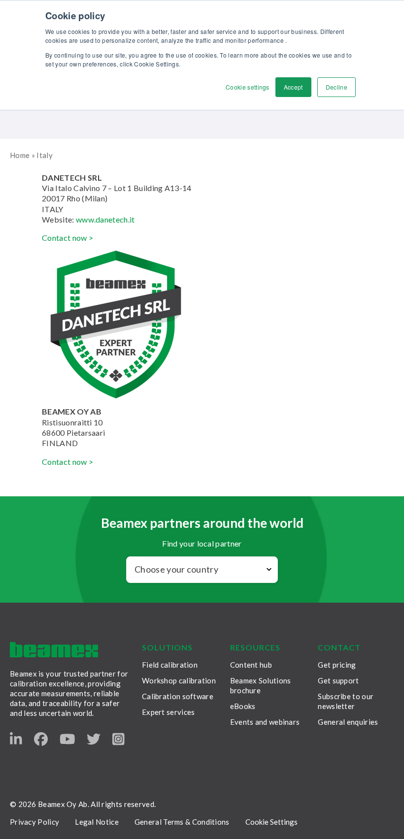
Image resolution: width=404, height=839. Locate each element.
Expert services (168, 712)
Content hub (251, 664)
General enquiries (348, 721)
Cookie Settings (271, 821)
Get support (338, 680)
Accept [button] (293, 87)
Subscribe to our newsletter (345, 701)
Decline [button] (336, 87)
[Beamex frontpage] (54, 649)
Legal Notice (97, 821)
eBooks (243, 706)
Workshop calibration (179, 680)
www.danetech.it (105, 219)
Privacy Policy (34, 821)
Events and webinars (265, 721)
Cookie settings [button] (247, 87)
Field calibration (170, 664)
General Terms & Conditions (182, 821)
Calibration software (177, 696)
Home (20, 155)
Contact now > (67, 237)
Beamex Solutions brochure (260, 685)
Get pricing (337, 664)
